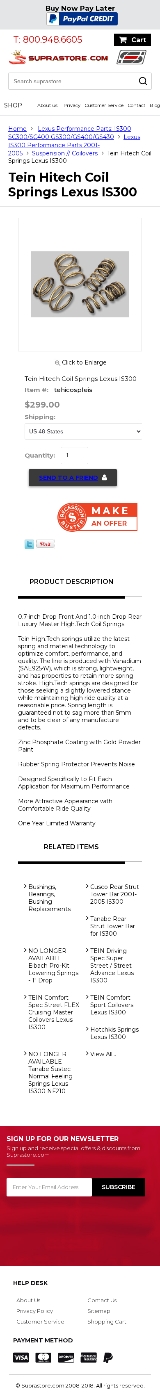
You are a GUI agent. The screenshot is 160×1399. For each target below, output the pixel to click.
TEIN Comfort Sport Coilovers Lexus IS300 (111, 1005)
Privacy (72, 105)
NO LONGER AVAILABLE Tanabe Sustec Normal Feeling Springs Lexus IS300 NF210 (50, 1072)
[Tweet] (29, 547)
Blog (155, 105)
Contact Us (102, 1300)
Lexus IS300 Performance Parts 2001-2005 (74, 145)
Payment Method (43, 1340)
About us (47, 105)
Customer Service (104, 105)
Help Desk (30, 1283)
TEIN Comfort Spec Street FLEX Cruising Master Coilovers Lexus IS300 (53, 1012)
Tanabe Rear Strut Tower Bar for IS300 (112, 926)
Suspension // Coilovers (65, 153)
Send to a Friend (68, 477)
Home (17, 128)
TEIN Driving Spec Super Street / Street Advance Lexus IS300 (112, 965)
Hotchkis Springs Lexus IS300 (114, 1033)
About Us (28, 1300)
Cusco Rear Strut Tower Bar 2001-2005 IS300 (114, 894)
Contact (136, 105)
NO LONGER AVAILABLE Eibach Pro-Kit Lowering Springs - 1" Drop (53, 965)
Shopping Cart (106, 1321)
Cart (138, 40)
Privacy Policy (34, 1311)
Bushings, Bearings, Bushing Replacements (49, 898)
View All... (103, 1054)
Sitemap (98, 1311)
